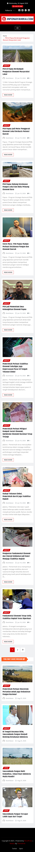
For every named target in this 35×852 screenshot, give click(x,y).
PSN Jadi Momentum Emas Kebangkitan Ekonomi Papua (14, 308)
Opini (21, 849)
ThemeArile (21, 843)
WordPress (28, 841)
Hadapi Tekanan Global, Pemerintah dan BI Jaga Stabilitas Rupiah (17, 496)
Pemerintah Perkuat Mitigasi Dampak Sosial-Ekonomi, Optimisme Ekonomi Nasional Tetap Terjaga (17, 432)
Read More (8, 95)
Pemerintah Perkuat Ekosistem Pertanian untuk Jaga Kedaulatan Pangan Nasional (16, 692)
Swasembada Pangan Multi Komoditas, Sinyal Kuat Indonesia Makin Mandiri (17, 774)
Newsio (12, 843)
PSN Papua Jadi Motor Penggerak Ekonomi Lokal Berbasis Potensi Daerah (16, 131)
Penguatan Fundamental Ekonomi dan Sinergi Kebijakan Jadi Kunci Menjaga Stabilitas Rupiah (17, 556)
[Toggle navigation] (17, 28)
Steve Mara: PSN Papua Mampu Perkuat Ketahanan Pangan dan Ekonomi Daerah (16, 246)
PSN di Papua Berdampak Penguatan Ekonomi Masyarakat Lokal (16, 71)
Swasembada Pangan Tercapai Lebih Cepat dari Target (15, 815)
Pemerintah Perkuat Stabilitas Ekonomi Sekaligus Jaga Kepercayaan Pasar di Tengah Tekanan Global (15, 367)
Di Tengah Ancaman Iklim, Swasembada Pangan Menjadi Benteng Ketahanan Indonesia (15, 734)
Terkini (14, 849)
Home (5, 36)
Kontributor (10, 78)
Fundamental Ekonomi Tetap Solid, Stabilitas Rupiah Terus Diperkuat (17, 617)
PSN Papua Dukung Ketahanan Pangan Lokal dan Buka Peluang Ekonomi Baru (16, 187)
